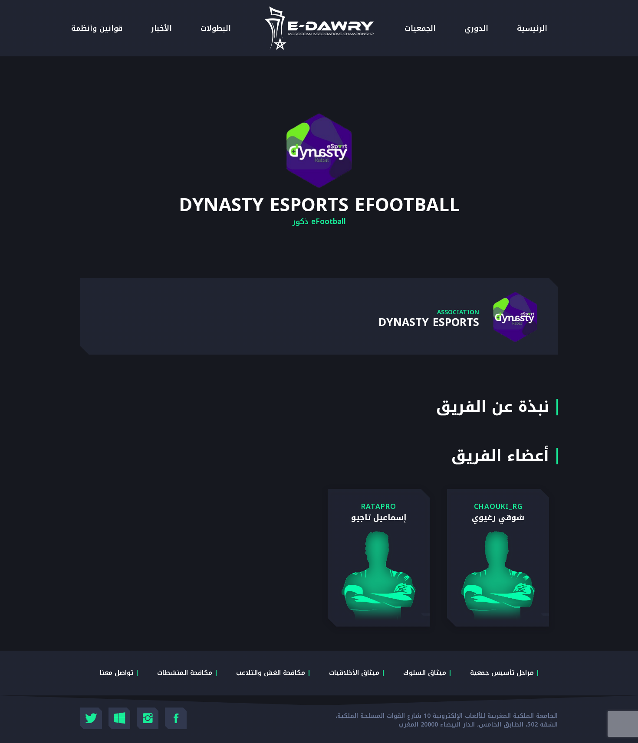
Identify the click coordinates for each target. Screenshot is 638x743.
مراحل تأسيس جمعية (502, 673)
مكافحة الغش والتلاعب (270, 673)
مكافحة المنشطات (184, 673)
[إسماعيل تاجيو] (379, 558)
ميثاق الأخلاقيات (354, 673)
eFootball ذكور (319, 221)
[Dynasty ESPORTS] (515, 317)
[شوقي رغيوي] (498, 558)
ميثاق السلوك (424, 673)
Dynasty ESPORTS (428, 322)
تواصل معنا (116, 673)
